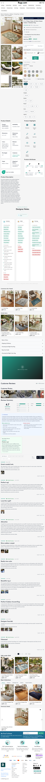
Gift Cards (3, 8)
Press (23, 773)
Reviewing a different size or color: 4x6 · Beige (9, 534)
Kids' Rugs (16, 8)
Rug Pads (25, 5)
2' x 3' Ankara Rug (33, 308)
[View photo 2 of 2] (6, 551)
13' (36, 106)
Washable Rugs (31, 5)
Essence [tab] (8, 682)
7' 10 (25, 116)
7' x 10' (31, 86)
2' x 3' (26, 83)
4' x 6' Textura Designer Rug (21, 702)
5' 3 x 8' (41, 83)
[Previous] (2, 301)
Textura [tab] (3, 682)
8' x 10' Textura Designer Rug (7, 702)
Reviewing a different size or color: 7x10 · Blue (9, 588)
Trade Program (14, 774)
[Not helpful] (43, 536)
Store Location (14, 768)
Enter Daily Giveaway (15, 775)
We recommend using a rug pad (37, 49)
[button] (20, 19)
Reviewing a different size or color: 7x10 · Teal (9, 626)
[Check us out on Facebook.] (34, 765)
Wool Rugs (15, 5)
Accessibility (24, 771)
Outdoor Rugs (8, 5)
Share (34, 62)
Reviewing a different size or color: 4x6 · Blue (9, 608)
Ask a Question (27, 62)
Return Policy (24, 770)
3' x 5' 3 (31, 83)
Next (29, 653)
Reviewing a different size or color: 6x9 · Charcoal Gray (10, 643)
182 (26, 653)
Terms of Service (35, 737)
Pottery (20, 5)
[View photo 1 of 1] (2, 472)
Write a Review (40, 457)
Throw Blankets (4, 10)
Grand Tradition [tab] (29, 682)
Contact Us (24, 763)
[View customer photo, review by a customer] (5, 394)
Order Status (24, 764)
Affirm (13, 771)
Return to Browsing (5, 14)
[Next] (42, 301)
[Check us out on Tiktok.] (38, 765)
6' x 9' (26, 86)
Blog (12, 767)
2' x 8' (31, 100)
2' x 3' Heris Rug (5, 308)
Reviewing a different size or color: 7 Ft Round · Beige (10, 548)
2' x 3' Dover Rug (19, 308)
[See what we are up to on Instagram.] (36, 765)
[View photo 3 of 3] (10, 629)
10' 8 (32, 106)
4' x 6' (36, 83)
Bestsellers (13, 772)
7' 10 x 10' (36, 86)
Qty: (25, 58)
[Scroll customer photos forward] (43, 394)
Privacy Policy (25, 736)
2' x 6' (26, 100)
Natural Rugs (39, 8)
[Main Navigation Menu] (1, 2)
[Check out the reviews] (37, 772)
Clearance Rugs (9, 8)
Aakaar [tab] (21, 682)
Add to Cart (35, 58)
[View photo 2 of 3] (6, 629)
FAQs (23, 766)
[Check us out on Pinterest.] (40, 765)
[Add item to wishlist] (12, 292)
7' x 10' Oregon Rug (19, 332)
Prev (16, 653)
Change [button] (31, 65)
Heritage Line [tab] (15, 682)
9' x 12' (26, 90)
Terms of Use (4, 769)
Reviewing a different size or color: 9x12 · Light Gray (11, 449)
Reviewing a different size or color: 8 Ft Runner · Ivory (10, 469)
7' (28, 106)
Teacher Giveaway (15, 777)
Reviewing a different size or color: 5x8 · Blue (9, 567)
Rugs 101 (23, 768)
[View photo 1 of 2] (2, 551)
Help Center (24, 767)
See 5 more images (17, 86)
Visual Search (38, 5)
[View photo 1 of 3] (2, 629)
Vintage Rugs (22, 8)
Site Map (13, 770)
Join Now (41, 733)
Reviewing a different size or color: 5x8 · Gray (9, 508)
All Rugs (2, 5)
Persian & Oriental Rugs (31, 8)
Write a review (35, 25)
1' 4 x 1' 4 (26, 95)
